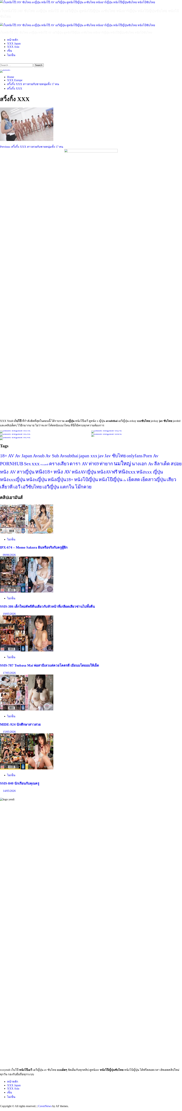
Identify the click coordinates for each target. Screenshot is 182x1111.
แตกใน (67, 486)
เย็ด (124, 480)
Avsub (39, 455)
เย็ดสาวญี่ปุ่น (153, 479)
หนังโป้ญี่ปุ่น (86, 479)
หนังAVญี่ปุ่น (84, 472)
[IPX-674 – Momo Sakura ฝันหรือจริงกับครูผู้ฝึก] (26, 532)
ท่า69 (94, 463)
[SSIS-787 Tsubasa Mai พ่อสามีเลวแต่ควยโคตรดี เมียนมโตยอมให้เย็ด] (26, 650)
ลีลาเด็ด (162, 463)
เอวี (16, 486)
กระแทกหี (44, 465)
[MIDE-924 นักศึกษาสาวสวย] (26, 709)
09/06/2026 (9, 554)
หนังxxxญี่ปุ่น (12, 479)
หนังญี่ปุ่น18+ (60, 479)
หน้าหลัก (12, 39)
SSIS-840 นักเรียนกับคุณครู (19, 783)
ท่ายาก (106, 463)
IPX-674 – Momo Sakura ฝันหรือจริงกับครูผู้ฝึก (34, 547)
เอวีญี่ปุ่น (50, 486)
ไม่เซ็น (11, 55)
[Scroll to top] (1, 1109)
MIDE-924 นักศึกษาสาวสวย (20, 724)
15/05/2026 (9, 731)
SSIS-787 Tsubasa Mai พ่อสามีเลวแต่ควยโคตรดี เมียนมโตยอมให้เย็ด (49, 665)
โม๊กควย (83, 486)
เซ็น (9, 50)
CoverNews (45, 1106)
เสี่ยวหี (6, 486)
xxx (36, 463)
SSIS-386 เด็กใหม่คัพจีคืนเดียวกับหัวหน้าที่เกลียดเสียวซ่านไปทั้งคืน (47, 606)
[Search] (1, 61)
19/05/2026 (9, 613)
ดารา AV (79, 463)
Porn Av (150, 455)
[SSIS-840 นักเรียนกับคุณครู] (26, 768)
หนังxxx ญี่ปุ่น (149, 472)
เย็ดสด (133, 479)
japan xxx (88, 455)
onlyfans (135, 455)
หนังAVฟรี (107, 472)
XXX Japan (14, 43)
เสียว (171, 479)
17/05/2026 (9, 672)
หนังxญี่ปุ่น (36, 479)
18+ (3, 455)
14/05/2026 (9, 790)
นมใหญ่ (122, 463)
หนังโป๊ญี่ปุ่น (110, 479)
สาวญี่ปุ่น (25, 472)
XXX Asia (13, 46)
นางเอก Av (142, 463)
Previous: (31, 146)
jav (101, 455)
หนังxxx (127, 472)
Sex (27, 463)
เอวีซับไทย (31, 486)
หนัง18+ (44, 472)
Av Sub (52, 455)
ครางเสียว (59, 463)
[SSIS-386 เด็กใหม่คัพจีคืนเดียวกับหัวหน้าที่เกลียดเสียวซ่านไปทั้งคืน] (26, 591)
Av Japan (23, 455)
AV (11, 455)
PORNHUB (11, 463)
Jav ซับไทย (115, 455)
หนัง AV (62, 472)
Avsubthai (69, 455)
